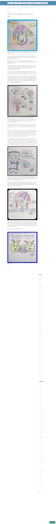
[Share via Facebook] (7, 268)
